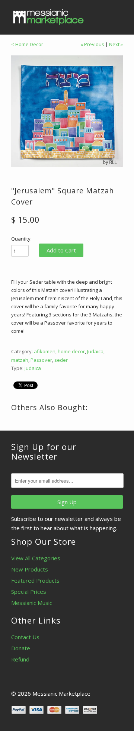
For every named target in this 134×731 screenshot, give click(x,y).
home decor (71, 351)
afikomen (44, 351)
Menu (100, 14)
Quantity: (21, 238)
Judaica (95, 351)
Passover (41, 360)
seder (61, 360)
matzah (19, 360)
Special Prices (28, 591)
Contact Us (25, 637)
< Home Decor (27, 44)
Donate (20, 648)
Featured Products (35, 580)
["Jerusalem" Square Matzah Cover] (67, 111)
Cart (116, 14)
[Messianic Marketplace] (48, 17)
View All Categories (35, 558)
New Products (29, 569)
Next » (116, 44)
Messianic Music (31, 602)
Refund (20, 659)
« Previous (92, 44)
